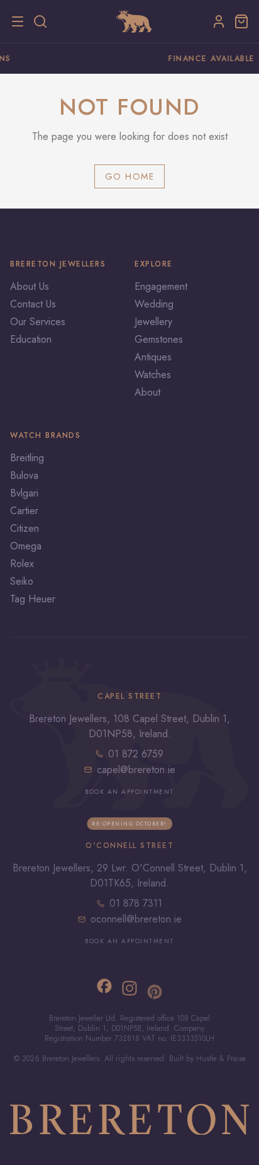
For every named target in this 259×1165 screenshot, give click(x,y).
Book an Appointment (129, 791)
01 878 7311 (135, 903)
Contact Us (33, 304)
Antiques (153, 357)
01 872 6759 (135, 753)
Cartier (24, 510)
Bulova (24, 475)
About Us (29, 286)
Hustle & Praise (221, 1058)
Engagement (161, 286)
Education (31, 339)
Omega (25, 546)
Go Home (130, 176)
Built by (182, 1058)
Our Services (37, 321)
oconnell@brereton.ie (136, 919)
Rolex (22, 563)
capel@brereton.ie (136, 769)
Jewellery (153, 321)
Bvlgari (24, 493)
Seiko (21, 581)
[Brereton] (134, 21)
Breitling (27, 458)
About (147, 392)
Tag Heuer (32, 599)
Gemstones (159, 339)
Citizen (24, 528)
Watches (153, 374)
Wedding (154, 304)
